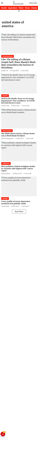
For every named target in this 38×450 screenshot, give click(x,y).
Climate (34, 8)
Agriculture (12, 8)
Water (21, 8)
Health (4, 8)
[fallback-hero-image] (19, 43)
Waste (27, 8)
